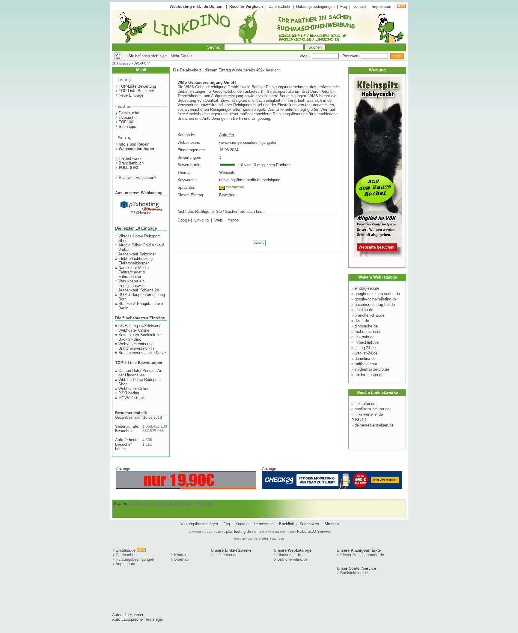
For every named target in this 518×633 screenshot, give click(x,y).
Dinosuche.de (289, 555)
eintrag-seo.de (367, 288)
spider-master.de (369, 374)
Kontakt (359, 6)
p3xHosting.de (238, 531)
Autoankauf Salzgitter (137, 254)
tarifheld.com (366, 364)
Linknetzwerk (130, 158)
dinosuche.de (366, 326)
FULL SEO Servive (313, 531)
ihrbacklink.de (367, 342)
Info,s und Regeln (134, 144)
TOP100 (126, 122)
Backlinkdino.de (354, 573)
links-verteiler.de (369, 414)
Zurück (259, 243)
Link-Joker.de (225, 555)
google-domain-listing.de (376, 299)
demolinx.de (365, 358)
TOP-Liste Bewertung (137, 86)
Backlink (286, 524)
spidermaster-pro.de (372, 369)
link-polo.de (364, 337)
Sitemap (331, 524)
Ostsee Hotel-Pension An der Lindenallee (140, 372)
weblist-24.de (366, 353)
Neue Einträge (131, 95)
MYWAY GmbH (131, 397)
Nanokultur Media (133, 267)
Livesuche (127, 117)
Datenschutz (279, 6)
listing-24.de (365, 347)
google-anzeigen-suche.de (377, 293)
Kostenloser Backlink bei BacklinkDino (140, 337)
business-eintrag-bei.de (375, 304)
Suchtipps (127, 126)
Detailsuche (129, 113)
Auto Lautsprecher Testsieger (137, 619)
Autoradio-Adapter (127, 615)
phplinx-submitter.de (372, 409)
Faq (343, 6)
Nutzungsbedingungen (315, 6)
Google (183, 220)
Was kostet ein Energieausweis (132, 283)
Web (218, 220)
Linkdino (201, 220)
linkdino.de (364, 310)
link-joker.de (365, 403)
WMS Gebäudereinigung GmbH (206, 82)
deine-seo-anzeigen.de (374, 425)
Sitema (180, 559)
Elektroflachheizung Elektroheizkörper (135, 260)
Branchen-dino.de (292, 559)
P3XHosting (141, 213)
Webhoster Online (133, 330)
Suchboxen (309, 524)
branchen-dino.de (369, 315)
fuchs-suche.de (368, 331)
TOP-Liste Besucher (136, 91)
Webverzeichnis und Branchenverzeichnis (136, 346)
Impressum (381, 6)
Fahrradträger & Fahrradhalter (131, 274)
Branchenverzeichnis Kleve (142, 353)
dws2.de (362, 320)
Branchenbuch (131, 163)
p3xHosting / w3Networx (139, 326)
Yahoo (233, 220)
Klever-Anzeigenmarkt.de (362, 555)
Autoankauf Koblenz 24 (138, 290)
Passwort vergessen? (137, 177)
